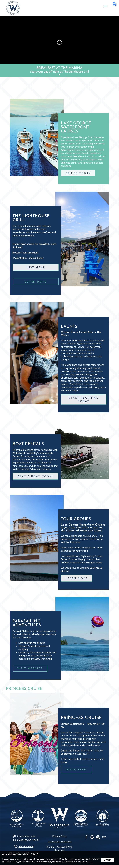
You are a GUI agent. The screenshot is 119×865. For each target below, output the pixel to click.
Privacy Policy (59, 836)
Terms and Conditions (59, 841)
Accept (107, 860)
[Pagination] (59, 74)
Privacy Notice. (85, 861)
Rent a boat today (35, 476)
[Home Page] (13, 14)
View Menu (36, 267)
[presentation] (86, 837)
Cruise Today (78, 173)
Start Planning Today (83, 399)
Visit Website (30, 668)
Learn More (36, 281)
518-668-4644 (26, 846)
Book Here (76, 769)
